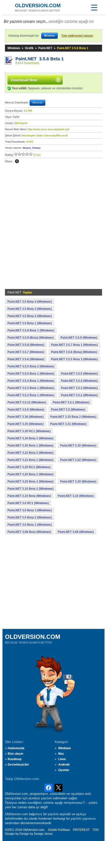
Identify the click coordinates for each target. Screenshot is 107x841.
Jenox (48, 834)
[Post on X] (17, 161)
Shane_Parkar (32, 147)
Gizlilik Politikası (59, 830)
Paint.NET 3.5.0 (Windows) (25, 409)
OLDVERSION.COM (38, 5)
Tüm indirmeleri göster (77, 35)
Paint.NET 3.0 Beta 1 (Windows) (29, 524)
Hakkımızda (16, 748)
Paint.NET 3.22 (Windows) (78, 460)
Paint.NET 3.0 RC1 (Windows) (28, 503)
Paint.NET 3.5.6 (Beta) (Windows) (74, 352)
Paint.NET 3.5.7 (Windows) (25, 352)
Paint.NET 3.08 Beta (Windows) (29, 532)
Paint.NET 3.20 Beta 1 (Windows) (30, 481)
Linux (62, 759)
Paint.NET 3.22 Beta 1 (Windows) (30, 460)
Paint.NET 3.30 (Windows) (78, 445)
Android (63, 764)
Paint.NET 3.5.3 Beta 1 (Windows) (30, 388)
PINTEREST (81, 830)
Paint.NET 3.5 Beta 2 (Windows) (29, 316)
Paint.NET (45, 48)
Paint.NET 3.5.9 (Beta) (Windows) (30, 337)
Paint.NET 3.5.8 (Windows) (25, 345)
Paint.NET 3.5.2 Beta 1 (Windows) (30, 395)
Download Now (24, 80)
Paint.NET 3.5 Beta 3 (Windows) (29, 309)
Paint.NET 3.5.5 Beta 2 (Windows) (30, 366)
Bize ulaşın (15, 753)
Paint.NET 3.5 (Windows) (68, 409)
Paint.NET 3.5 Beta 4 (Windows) (29, 301)
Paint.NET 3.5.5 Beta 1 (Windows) (30, 373)
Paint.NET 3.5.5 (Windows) (79, 373)
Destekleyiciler (18, 764)
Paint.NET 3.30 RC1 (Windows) (29, 431)
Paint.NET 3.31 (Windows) (68, 424)
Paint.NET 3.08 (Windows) (76, 532)
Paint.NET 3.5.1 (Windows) (71, 402)
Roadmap (14, 759)
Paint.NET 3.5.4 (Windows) (79, 381)
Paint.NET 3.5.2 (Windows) (79, 395)
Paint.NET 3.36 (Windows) (25, 417)
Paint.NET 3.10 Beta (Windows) (29, 496)
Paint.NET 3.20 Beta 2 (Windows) (30, 474)
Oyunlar (63, 770)
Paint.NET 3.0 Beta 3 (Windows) (29, 510)
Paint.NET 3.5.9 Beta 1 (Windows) (30, 330)
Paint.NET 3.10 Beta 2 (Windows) (30, 488)
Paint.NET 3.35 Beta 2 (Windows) (73, 417)
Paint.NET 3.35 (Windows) (25, 424)
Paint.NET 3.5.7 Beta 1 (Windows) (74, 345)
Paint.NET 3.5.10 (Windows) (26, 402)
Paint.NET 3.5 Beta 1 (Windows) (29, 323)
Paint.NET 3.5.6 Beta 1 (39, 58)
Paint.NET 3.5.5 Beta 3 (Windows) (74, 359)
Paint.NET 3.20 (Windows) (78, 481)
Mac (61, 753)
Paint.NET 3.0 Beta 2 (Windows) (29, 517)
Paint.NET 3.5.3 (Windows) (79, 388)
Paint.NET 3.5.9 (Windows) (78, 337)
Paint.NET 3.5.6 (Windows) (25, 359)
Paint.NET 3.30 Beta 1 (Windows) (30, 445)
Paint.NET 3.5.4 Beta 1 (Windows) (30, 381)
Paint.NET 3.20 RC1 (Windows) (29, 467)
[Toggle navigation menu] (94, 7)
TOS (96, 830)
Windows (13, 48)
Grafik (29, 48)
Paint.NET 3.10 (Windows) (76, 496)
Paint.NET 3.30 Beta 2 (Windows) (30, 438)
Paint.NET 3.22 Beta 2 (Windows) (30, 452)
